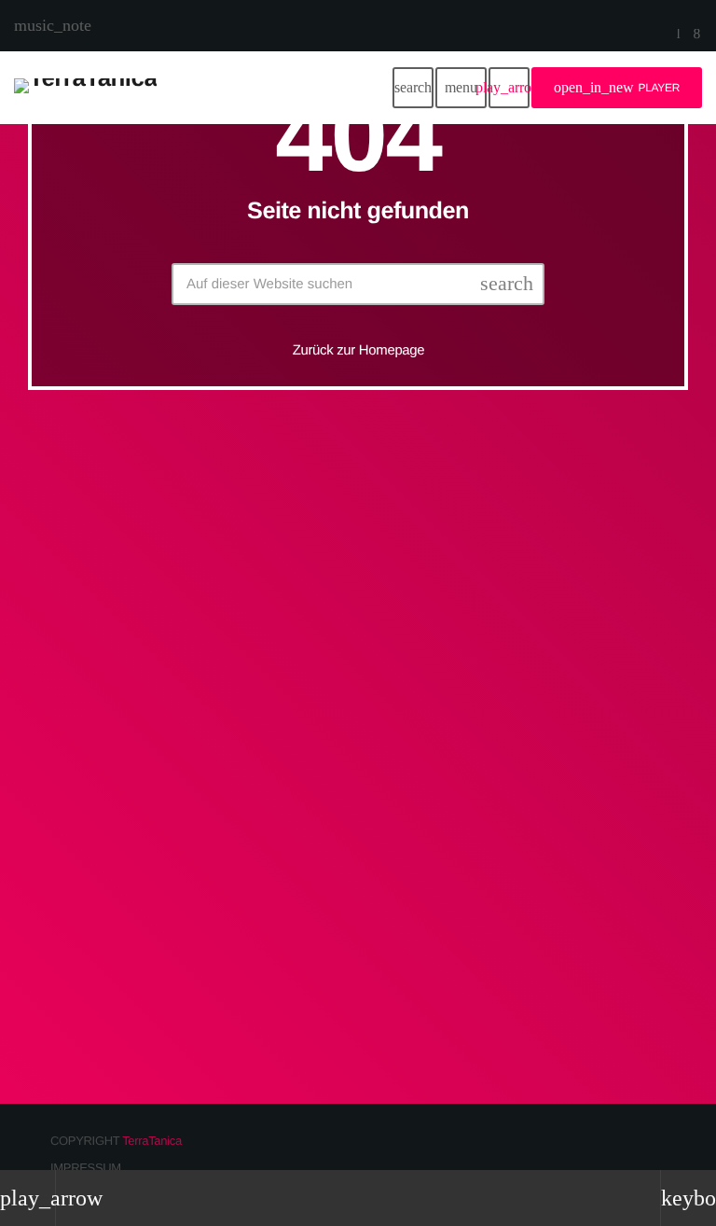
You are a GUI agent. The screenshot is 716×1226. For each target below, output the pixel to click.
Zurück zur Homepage (359, 350)
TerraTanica (152, 1141)
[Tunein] (678, 35)
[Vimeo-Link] (85, 87)
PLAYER (617, 87)
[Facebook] (697, 35)
